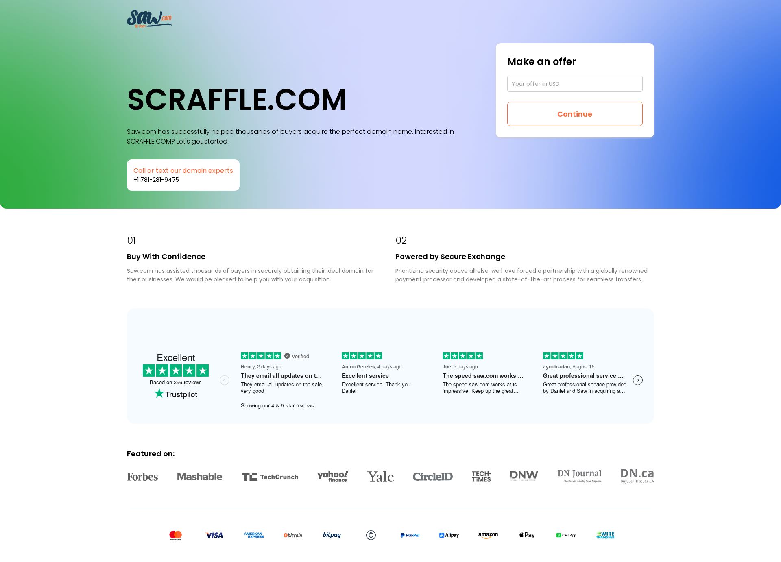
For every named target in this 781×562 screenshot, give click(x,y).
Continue (574, 114)
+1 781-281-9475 (156, 180)
